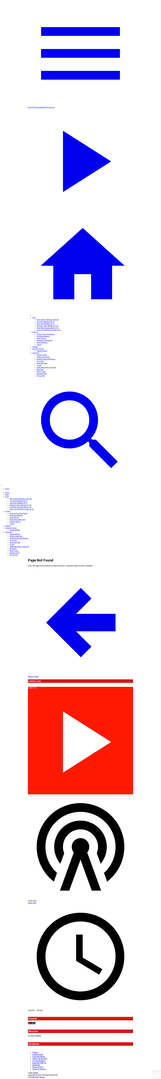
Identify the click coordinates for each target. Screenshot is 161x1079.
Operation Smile (42, 374)
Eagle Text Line (41, 338)
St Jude (39, 365)
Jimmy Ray (32, 903)
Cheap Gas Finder (42, 363)
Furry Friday (40, 361)
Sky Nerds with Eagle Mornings (46, 359)
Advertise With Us (42, 342)
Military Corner (41, 371)
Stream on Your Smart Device (46, 334)
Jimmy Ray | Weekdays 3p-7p (45, 324)
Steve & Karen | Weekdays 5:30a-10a (48, 319)
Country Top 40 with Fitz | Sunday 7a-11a (49, 330)
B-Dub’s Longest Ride (43, 357)
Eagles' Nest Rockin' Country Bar (46, 367)
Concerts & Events (38, 349)
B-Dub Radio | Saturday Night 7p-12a (47, 328)
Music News (40, 369)
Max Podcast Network (43, 336)
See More (31, 1023)
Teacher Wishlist (42, 351)
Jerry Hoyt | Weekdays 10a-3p (45, 322)
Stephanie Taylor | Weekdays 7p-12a (47, 326)
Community (35, 353)
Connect (34, 332)
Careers (39, 344)
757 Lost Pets (41, 376)
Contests (35, 346)
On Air (34, 317)
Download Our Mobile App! (44, 340)
